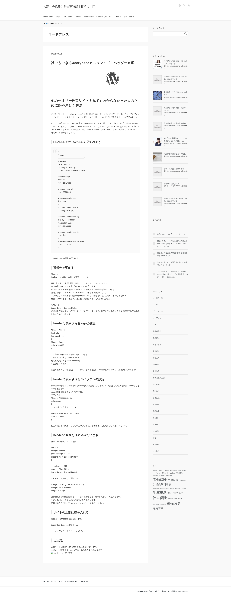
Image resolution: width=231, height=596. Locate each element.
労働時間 (156, 371)
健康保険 (156, 338)
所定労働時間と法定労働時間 (175, 123)
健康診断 (161, 475)
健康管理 (155, 475)
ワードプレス (158, 324)
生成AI (155, 424)
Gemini (167, 470)
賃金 (154, 438)
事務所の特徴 (88, 17)
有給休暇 (156, 411)
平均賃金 (183, 488)
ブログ (155, 305)
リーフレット (158, 318)
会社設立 (172, 473)
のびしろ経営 (182, 470)
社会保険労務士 (172, 498)
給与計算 (163, 504)
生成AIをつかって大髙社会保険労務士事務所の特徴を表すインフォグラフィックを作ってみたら (172, 243)
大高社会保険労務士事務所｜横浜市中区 (69, 6)
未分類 (155, 418)
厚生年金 (156, 391)
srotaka (170, 66)
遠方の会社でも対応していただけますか (172, 234)
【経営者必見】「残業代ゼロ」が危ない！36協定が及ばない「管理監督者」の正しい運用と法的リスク (172, 274)
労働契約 (156, 365)
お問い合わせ (129, 17)
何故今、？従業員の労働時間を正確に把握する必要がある (172, 254)
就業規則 (156, 404)
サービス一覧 (48, 17)
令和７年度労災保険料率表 (174, 169)
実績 (58, 17)
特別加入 (175, 493)
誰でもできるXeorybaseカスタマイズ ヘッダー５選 (92, 63)
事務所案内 (157, 331)
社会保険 (156, 431)
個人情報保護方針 (71, 581)
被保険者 (174, 503)
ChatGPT (161, 470)
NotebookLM (173, 470)
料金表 (78, 17)
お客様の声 (84, 581)
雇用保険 (156, 444)
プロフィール (68, 17)
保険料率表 (179, 473)
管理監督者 (156, 504)
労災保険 (156, 385)
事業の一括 (165, 473)
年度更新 (160, 492)
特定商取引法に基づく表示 (52, 581)
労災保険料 (183, 480)
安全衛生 (156, 398)
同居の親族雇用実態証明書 (161, 488)
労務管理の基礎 (159, 378)
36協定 (155, 470)
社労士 (180, 498)
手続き (170, 493)
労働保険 (156, 351)
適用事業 (158, 508)
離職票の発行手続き (171, 184)
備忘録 (118, 17)
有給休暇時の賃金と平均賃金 (175, 154)
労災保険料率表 (162, 484)
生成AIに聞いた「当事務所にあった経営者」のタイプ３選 (172, 263)
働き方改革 (157, 345)
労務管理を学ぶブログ (104, 17)
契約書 (172, 488)
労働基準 (156, 358)
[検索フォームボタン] (185, 33)
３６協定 (156, 451)
